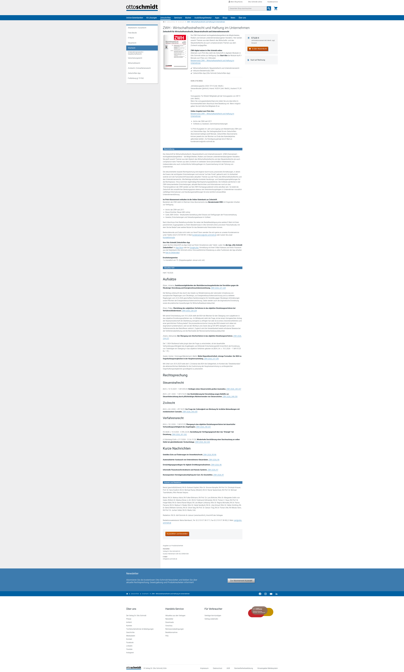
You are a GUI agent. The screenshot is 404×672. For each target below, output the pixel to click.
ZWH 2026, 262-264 (202, 442)
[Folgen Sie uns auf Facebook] (260, 593)
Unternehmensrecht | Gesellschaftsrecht (135, 53)
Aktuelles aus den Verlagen (175, 616)
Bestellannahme (171, 632)
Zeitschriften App (134, 73)
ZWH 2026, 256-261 (203, 427)
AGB (228, 668)
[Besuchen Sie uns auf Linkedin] (276, 593)
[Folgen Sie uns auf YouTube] (271, 593)
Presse (128, 619)
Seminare (178, 17)
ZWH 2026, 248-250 (230, 397)
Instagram (130, 653)
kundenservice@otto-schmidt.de (204, 235)
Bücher (188, 17)
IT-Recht (131, 38)
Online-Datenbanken (134, 17)
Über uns (242, 17)
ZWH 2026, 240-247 (233, 389)
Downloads (169, 622)
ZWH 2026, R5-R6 (209, 455)
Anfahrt (129, 622)
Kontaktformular (169, 237)
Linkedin (129, 646)
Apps (217, 17)
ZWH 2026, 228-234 (189, 311)
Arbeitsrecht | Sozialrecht (137, 28)
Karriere (129, 626)
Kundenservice (273, 2)
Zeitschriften (165, 17)
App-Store (179, 248)
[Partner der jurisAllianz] (261, 611)
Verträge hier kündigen (213, 616)
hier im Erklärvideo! (172, 253)
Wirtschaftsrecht (134, 63)
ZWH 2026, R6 (214, 460)
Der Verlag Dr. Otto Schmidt (136, 616)
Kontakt (129, 639)
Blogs (225, 17)
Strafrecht (181, 22)
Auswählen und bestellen (177, 534)
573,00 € (263, 40)
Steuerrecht (132, 43)
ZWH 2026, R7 (213, 470)
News (233, 17)
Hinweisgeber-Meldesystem (267, 668)
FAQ (166, 636)
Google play (194, 248)
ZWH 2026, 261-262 (179, 434)
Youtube (129, 649)
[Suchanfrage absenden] (269, 8)
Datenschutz (217, 668)
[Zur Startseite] (164, 22)
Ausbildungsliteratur (203, 17)
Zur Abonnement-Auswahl (241, 581)
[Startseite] (133, 669)
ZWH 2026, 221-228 (218, 288)
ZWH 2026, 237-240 (211, 359)
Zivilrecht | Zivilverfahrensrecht (139, 68)
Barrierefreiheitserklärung (243, 668)
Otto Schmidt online (255, 2)
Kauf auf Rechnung (258, 60)
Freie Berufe (132, 33)
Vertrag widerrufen (211, 619)
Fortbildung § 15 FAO (136, 78)
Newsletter (169, 619)
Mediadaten (130, 636)
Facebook (130, 642)
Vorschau (168, 626)
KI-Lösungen (151, 17)
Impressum (204, 668)
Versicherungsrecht (135, 58)
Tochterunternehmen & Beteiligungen (140, 629)
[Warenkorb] (276, 8)
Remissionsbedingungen (174, 629)
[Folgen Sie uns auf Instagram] (265, 593)
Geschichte (130, 632)
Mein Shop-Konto (237, 2)
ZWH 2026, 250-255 (190, 412)
